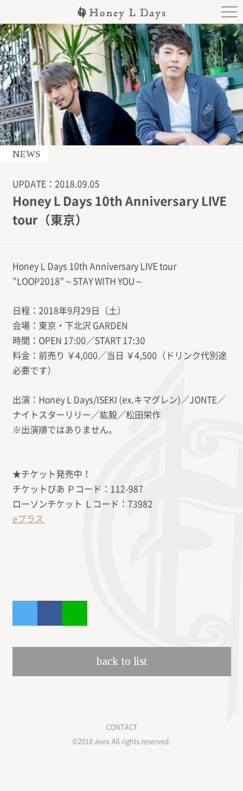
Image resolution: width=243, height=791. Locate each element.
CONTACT (122, 727)
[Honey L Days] (121, 16)
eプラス (28, 519)
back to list (122, 661)
